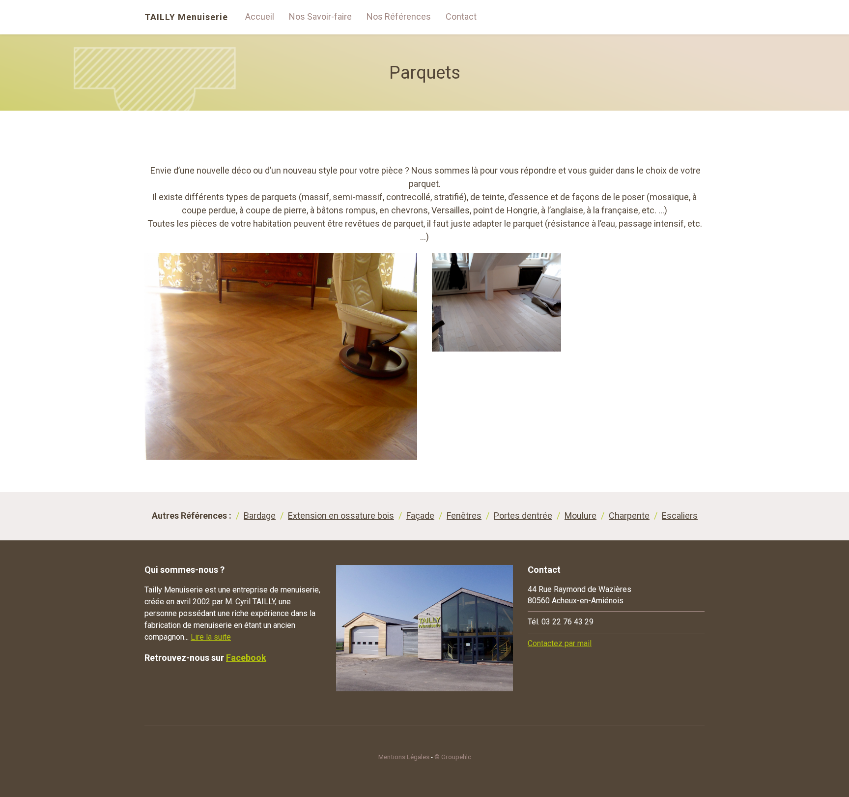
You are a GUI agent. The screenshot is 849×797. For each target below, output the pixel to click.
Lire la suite (211, 637)
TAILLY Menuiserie (186, 17)
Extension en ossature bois (341, 515)
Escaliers (680, 515)
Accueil (259, 16)
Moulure (580, 515)
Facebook (246, 657)
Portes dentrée (523, 515)
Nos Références (399, 16)
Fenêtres (464, 515)
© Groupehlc (452, 757)
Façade (420, 515)
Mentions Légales (403, 757)
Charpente (629, 515)
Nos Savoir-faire (320, 16)
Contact (461, 16)
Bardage (260, 515)
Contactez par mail (560, 643)
